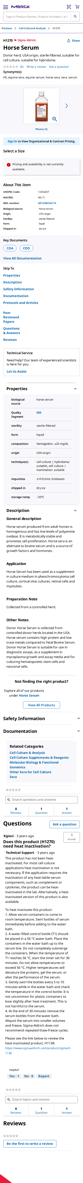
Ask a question (59, 67)
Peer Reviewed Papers (11, 317)
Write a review (36, 67)
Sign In (12, 141)
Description (12, 282)
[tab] (10, 28)
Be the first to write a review (31, 1144)
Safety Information (18, 289)
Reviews (10, 339)
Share (76, 40)
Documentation (15, 296)
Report (43, 1076)
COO (26, 248)
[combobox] (41, 16)
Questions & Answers (11, 330)
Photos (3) (41, 129)
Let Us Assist (17, 371)
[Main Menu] (5, 7)
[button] (72, 837)
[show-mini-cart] (77, 6)
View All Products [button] (41, 705)
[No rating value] (11, 67)
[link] (13, 790)
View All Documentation (22, 258)
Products (7, 28)
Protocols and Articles (20, 302)
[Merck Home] (20, 6)
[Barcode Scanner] (68, 6)
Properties (11, 275)
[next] (66, 106)
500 (38, 412)
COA (9, 248)
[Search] (75, 16)
